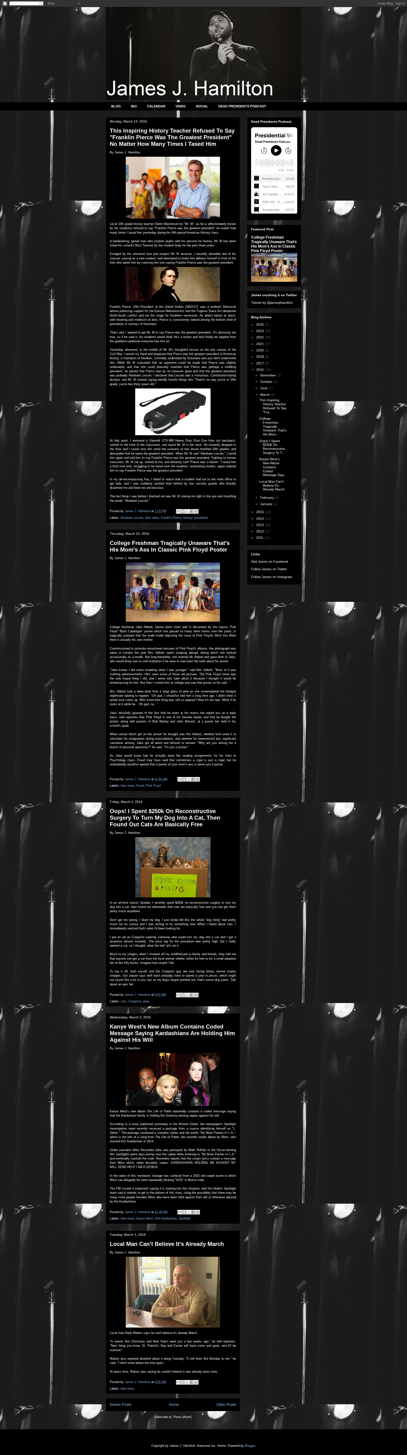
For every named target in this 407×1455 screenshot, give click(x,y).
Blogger (250, 1445)
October (266, 382)
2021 (260, 344)
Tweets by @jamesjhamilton (272, 302)
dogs (146, 1001)
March (265, 394)
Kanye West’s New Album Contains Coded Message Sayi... (273, 467)
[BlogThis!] (182, 511)
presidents (201, 517)
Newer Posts (120, 1405)
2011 (260, 538)
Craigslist (134, 1001)
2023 (260, 331)
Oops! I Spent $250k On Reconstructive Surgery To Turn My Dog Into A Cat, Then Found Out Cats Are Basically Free (165, 817)
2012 (260, 531)
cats (123, 1001)
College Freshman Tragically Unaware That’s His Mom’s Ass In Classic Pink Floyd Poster (170, 546)
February (267, 497)
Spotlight (185, 1218)
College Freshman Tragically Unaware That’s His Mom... (272, 426)
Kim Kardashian (166, 1218)
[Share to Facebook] (191, 511)
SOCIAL (202, 106)
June (264, 388)
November (268, 375)
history (187, 517)
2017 (260, 363)
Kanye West (144, 1218)
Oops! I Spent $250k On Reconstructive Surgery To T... (272, 447)
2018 (260, 356)
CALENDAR (156, 106)
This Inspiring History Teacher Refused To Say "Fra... (272, 406)
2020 (260, 350)
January (266, 504)
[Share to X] (187, 511)
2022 (260, 337)
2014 (260, 518)
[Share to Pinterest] (196, 511)
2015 (260, 512)
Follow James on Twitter (269, 569)
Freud (140, 785)
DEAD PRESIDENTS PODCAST (242, 106)
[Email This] (178, 511)
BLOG (116, 106)
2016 (260, 369)
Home (174, 1405)
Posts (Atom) (182, 1417)
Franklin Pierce (171, 517)
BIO (134, 106)
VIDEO (180, 106)
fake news (152, 517)
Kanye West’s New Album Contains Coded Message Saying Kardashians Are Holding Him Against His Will (172, 1033)
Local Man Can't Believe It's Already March (167, 1244)
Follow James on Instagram (271, 577)
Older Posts (226, 1405)
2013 (260, 525)
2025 (260, 324)
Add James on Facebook (269, 561)
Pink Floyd (153, 785)
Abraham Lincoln (131, 517)
